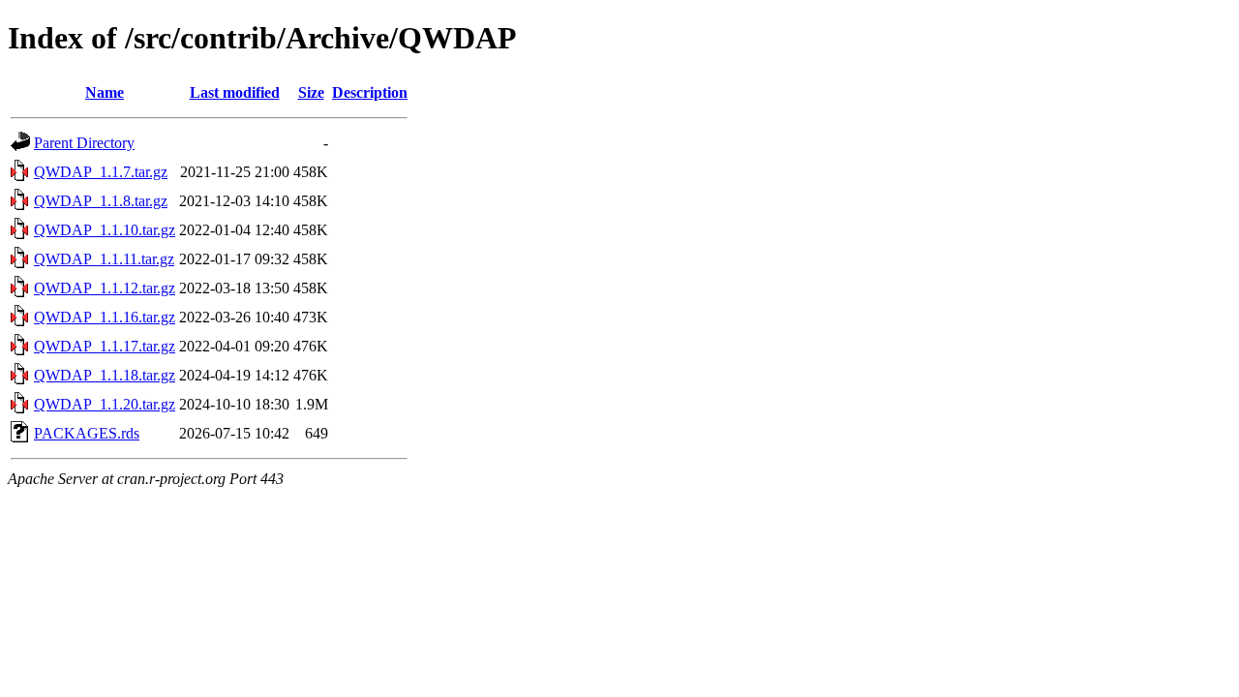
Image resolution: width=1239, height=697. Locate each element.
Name (104, 92)
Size (311, 92)
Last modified (235, 92)
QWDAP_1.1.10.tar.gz (104, 230)
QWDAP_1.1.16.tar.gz (104, 317)
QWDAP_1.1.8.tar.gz (100, 201)
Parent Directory (84, 143)
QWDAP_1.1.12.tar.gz (104, 288)
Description (370, 92)
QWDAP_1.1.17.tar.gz (104, 346)
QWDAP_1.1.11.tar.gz (104, 259)
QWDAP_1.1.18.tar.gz (104, 375)
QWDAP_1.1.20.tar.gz (104, 404)
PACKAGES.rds (86, 433)
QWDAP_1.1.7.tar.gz (100, 172)
